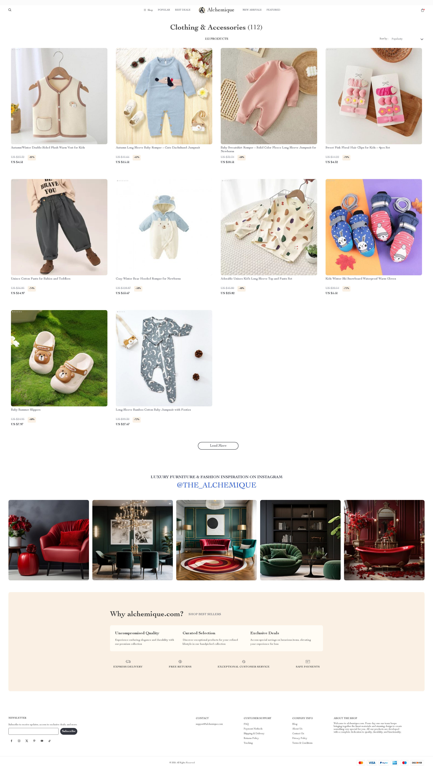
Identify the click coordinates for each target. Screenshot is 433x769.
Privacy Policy (299, 738)
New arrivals (252, 10)
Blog (294, 724)
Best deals (182, 10)
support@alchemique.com (209, 724)
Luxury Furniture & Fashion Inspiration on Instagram (216, 477)
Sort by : (384, 39)
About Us (297, 729)
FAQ (246, 724)
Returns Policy (251, 738)
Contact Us (298, 734)
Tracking (248, 743)
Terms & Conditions (302, 743)
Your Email (17, 731)
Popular (164, 10)
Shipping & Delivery (254, 734)
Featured (273, 10)
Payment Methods (253, 729)
